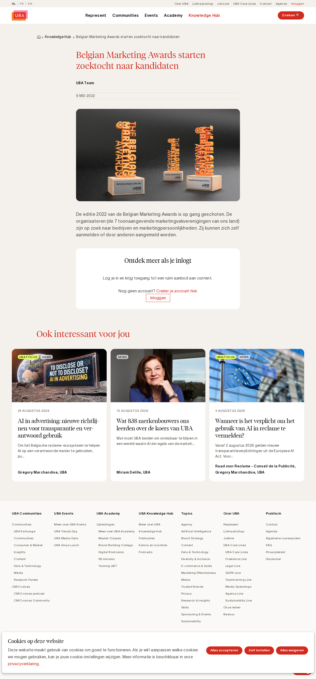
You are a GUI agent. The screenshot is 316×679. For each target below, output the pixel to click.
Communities (125, 15)
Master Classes (110, 538)
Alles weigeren (292, 650)
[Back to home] (20, 15)
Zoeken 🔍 (291, 15)
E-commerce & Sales (196, 565)
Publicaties (147, 538)
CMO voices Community (32, 600)
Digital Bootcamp (111, 552)
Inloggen (297, 3)
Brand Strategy (192, 538)
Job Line (223, 3)
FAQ (269, 545)
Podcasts (145, 552)
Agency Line (234, 593)
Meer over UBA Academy (117, 531)
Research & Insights (195, 600)
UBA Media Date (66, 538)
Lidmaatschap (202, 3)
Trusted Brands (192, 586)
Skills (185, 607)
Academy (173, 15)
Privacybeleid (275, 552)
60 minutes (107, 558)
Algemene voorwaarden (283, 538)
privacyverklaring (23, 663)
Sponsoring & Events (196, 614)
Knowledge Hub (204, 15)
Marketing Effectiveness (198, 572)
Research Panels (26, 579)
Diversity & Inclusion (195, 558)
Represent (95, 15)
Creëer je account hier (176, 291)
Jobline (228, 538)
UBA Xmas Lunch (66, 545)
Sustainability (191, 621)
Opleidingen (106, 524)
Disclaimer (273, 558)
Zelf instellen (259, 650)
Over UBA (182, 3)
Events (151, 15)
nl (14, 3)
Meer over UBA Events (70, 524)
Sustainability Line (238, 600)
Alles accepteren (224, 650)
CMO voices (21, 586)
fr (22, 3)
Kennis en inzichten (153, 545)
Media (18, 572)
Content (20, 558)
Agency (186, 524)
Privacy (186, 593)
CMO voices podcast (29, 593)
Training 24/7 (108, 565)
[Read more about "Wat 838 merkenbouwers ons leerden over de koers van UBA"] (158, 415)
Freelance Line (236, 558)
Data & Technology (27, 565)
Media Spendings (238, 586)
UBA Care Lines (244, 3)
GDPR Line (233, 572)
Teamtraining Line (238, 579)
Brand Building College (116, 545)
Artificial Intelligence (196, 531)
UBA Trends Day (65, 531)
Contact (266, 3)
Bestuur (229, 614)
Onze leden (231, 607)
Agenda (281, 3)
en (30, 3)
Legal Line (232, 565)
